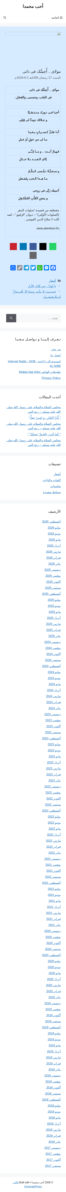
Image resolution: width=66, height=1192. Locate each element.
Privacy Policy (51, 378)
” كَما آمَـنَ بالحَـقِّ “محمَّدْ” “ (44, 434)
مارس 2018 (53, 1129)
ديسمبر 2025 (52, 569)
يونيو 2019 (54, 1039)
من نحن (56, 349)
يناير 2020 (54, 997)
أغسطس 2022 (51, 810)
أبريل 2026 (54, 545)
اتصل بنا (56, 355)
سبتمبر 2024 (53, 660)
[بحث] (11, 318)
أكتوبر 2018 (53, 1087)
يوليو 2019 (54, 1033)
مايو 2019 (55, 1045)
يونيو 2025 (54, 606)
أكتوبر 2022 (53, 798)
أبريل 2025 (54, 618)
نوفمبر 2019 (53, 1009)
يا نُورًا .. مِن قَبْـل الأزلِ (42, 286)
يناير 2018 (54, 1141)
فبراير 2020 (53, 991)
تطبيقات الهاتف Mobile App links (40, 372)
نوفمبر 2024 (53, 648)
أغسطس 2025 (51, 594)
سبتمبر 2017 (53, 1166)
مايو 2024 (55, 684)
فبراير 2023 (53, 774)
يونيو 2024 (54, 678)
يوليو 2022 (54, 816)
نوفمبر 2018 (53, 1081)
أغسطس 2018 (51, 1099)
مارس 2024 (53, 696)
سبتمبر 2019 (53, 1021)
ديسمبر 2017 (52, 1147)
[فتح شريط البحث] (5, 17)
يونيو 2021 (54, 895)
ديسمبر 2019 (52, 1003)
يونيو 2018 (54, 1111)
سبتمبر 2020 (53, 949)
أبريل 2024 (54, 690)
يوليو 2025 (54, 600)
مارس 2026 (53, 551)
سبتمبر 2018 (53, 1093)
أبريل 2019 (54, 1051)
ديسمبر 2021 (52, 858)
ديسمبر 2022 (52, 786)
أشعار (52, 280)
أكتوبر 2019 (53, 1015)
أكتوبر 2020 (53, 943)
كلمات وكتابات (52, 480)
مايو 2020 (55, 973)
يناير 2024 (54, 708)
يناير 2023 (54, 780)
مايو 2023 (55, 756)
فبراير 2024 (53, 702)
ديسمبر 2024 (52, 642)
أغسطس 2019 (51, 1027)
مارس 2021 (53, 913)
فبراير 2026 (53, 557)
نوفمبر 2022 (53, 792)
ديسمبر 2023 (52, 714)
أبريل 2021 (54, 907)
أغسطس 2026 (51, 521)
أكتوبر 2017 (53, 1160)
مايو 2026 (55, 539)
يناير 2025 (54, 636)
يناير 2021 (54, 925)
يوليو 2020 (54, 961)
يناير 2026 (54, 563)
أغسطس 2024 (51, 666)
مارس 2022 (53, 840)
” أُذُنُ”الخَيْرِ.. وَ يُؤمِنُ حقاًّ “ (45, 418)
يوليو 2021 (54, 889)
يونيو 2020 (54, 967)
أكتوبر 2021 (53, 871)
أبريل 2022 (54, 834)
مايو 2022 (55, 828)
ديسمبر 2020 (52, 931)
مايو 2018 (55, 1117)
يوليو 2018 (54, 1105)
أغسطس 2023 (51, 738)
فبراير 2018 (53, 1135)
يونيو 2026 (54, 533)
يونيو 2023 (54, 750)
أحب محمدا (33, 6)
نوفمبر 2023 (53, 720)
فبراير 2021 (53, 919)
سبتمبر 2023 (53, 732)
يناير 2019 (54, 1069)
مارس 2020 (53, 985)
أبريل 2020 (54, 979)
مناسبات (55, 486)
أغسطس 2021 (51, 883)
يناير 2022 (54, 852)
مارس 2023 (53, 768)
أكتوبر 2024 (53, 654)
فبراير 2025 (53, 630)
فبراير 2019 (53, 1063)
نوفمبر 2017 (53, 1154)
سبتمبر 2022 (53, 804)
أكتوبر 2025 (53, 582)
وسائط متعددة (52, 492)
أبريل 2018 (54, 1123)
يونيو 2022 (54, 822)
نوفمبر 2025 (53, 575)
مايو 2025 (55, 612)
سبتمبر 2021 (53, 877)
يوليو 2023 (54, 744)
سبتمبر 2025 (53, 588)
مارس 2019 (53, 1057)
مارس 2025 (53, 624)
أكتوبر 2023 (53, 726)
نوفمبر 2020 (53, 937)
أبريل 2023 (54, 762)
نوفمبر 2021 (53, 865)
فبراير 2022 (53, 846)
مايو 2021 (55, 901)
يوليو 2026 (54, 527)
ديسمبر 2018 (52, 1075)
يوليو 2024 (54, 672)
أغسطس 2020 (51, 955)
